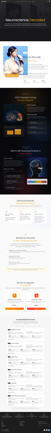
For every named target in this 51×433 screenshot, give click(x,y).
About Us (33, 1)
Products (2, 423)
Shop (17, 1)
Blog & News (26, 1)
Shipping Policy (21, 424)
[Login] (47, 1)
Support (30, 1)
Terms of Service (22, 425)
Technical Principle (3, 425)
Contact (2, 426)
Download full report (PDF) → (11, 339)
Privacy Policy (21, 423)
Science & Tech (21, 1)
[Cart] (49, 1)
